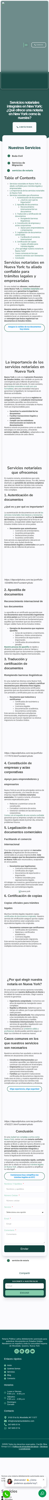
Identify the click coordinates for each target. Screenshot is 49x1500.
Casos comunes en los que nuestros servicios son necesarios (29, 254)
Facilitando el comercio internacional (30, 238)
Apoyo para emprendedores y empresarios (32, 229)
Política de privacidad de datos (25, 1422)
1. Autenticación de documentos (28, 198)
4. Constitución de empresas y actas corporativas (27, 224)
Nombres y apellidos (13, 1159)
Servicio (8, 1182)
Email (7, 1194)
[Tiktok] (27, 1326)
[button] (26, 45)
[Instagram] (16, 1326)
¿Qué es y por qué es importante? (29, 201)
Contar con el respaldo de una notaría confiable (24, 815)
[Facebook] (22, 1326)
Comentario (9, 1205)
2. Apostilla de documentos (26, 204)
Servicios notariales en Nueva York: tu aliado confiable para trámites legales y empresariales (26, 186)
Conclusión (19, 258)
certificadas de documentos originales (20, 916)
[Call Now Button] (6, 1494)
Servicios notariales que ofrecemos (24, 195)
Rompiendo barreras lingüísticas (29, 219)
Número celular (11, 1171)
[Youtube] (32, 1326)
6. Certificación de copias (25, 242)
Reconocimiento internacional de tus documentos (29, 209)
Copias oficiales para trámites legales (29, 245)
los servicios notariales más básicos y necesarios (23, 514)
